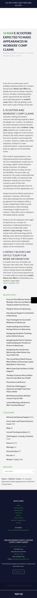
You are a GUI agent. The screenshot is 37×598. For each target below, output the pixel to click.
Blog (8, 428)
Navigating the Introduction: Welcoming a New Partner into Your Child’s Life (18, 352)
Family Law (18, 513)
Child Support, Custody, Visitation (19, 436)
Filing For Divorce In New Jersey (18, 309)
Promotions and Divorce (15, 382)
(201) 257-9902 (18, 554)
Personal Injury (12, 451)
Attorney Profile (18, 508)
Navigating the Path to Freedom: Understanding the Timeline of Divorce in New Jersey (19, 343)
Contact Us (18, 571)
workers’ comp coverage (12, 230)
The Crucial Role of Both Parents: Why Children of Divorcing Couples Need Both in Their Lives (20, 361)
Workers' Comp (25, 53)
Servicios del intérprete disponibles (18, 530)
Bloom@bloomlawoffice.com (20, 559)
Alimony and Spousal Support (18, 417)
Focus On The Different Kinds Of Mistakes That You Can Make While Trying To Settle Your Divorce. (20, 302)
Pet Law (9, 455)
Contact (18, 523)
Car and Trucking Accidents (17, 432)
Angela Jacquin (9, 56)
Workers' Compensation (18, 520)
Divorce (9, 443)
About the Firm (18, 510)
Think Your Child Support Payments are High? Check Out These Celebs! (18, 389)
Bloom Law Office (21, 89)
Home (4, 479)
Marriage (9, 447)
